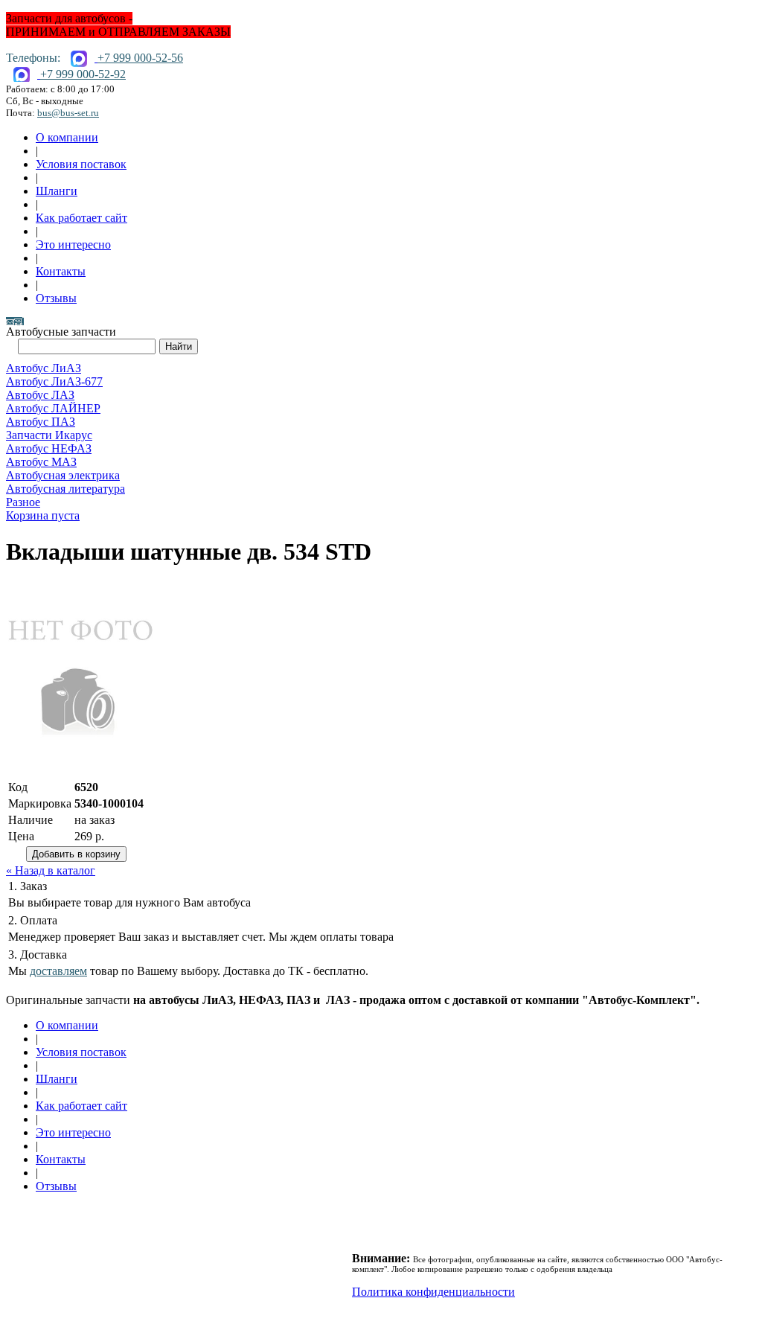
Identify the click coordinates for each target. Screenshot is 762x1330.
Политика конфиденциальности (433, 1291)
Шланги (56, 191)
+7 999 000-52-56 (140, 57)
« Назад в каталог (50, 870)
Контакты (61, 271)
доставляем (58, 971)
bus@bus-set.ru (68, 112)
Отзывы (56, 298)
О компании (67, 137)
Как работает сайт (81, 217)
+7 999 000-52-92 (83, 74)
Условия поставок (81, 164)
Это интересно (73, 244)
